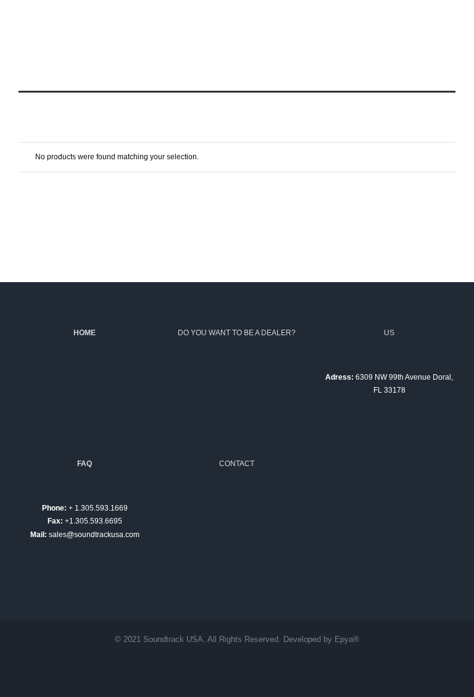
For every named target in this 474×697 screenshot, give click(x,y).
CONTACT (236, 463)
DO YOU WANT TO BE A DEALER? (237, 332)
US (389, 332)
